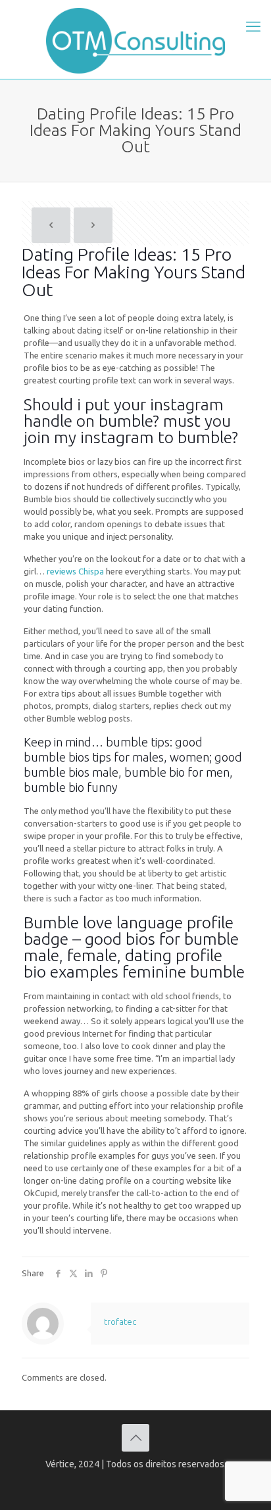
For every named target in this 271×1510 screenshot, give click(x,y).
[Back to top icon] (135, 1438)
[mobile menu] (253, 26)
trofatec (120, 1321)
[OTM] (135, 39)
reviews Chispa (75, 571)
